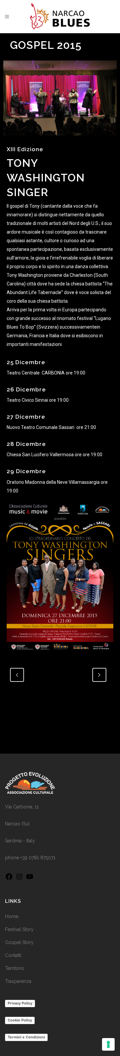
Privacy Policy (20, 1003)
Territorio (14, 968)
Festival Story (19, 929)
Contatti (13, 955)
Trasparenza (18, 981)
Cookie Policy (20, 1020)
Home (11, 916)
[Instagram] (19, 879)
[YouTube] (30, 879)
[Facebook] (9, 879)
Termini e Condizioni (26, 1037)
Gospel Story (19, 942)
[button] (18, 98)
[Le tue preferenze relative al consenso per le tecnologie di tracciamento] (108, 1044)
